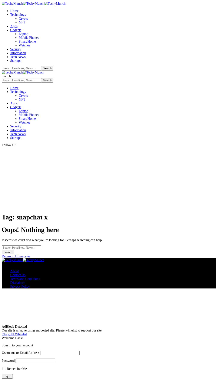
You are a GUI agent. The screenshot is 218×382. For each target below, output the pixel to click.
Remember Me (16, 368)
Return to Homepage (16, 256)
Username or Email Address (20, 353)
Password (8, 360)
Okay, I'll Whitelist (14, 334)
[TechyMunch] (34, 3)
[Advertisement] (109, 179)
